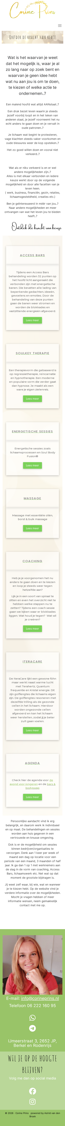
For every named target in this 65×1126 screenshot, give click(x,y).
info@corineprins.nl (40, 998)
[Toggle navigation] (59, 25)
